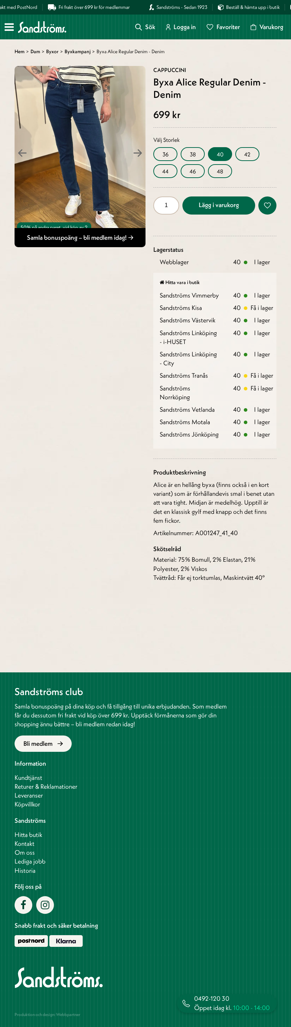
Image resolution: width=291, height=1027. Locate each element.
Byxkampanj (77, 51)
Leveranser (29, 795)
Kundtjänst (28, 777)
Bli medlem (38, 743)
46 (193, 171)
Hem (19, 51)
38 (193, 154)
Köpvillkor (27, 804)
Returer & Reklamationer (46, 786)
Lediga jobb (30, 861)
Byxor (52, 51)
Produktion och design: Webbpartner (47, 1014)
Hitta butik (28, 835)
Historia (25, 870)
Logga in (185, 27)
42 (247, 154)
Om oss (25, 852)
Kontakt (24, 843)
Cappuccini (169, 69)
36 (166, 154)
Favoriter (228, 27)
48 (220, 171)
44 (165, 171)
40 (220, 154)
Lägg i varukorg (219, 205)
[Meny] (9, 27)
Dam (35, 51)
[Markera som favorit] (267, 205)
